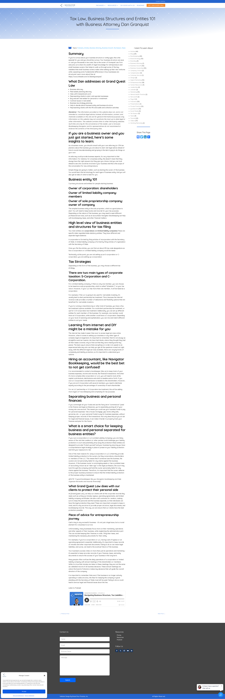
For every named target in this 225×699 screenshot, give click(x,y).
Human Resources (136, 85)
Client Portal (160, 1)
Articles (86, 48)
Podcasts (80, 48)
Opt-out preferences (18, 695)
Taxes (124, 48)
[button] (44, 675)
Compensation (135, 73)
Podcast (119, 640)
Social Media (134, 111)
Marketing (133, 92)
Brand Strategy (135, 58)
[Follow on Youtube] (127, 650)
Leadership (134, 87)
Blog (131, 54)
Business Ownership (136, 68)
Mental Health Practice (137, 94)
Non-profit (133, 97)
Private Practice (135, 106)
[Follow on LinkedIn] (131, 650)
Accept (24, 691)
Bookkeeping (134, 56)
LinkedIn (133, 89)
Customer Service (136, 75)
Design (132, 78)
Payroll (132, 99)
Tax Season (117, 48)
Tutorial (132, 118)
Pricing (119, 635)
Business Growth (107, 48)
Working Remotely (136, 123)
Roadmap (140, 5)
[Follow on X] (120, 650)
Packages (100, 5)
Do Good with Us (127, 5)
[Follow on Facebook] (116, 650)
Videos (132, 121)
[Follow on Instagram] (124, 650)
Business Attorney (95, 48)
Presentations (134, 104)
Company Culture (136, 70)
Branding (133, 61)
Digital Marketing (136, 80)
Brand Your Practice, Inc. (80, 696)
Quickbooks (134, 109)
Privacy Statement (29, 695)
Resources (112, 5)
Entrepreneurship (136, 82)
